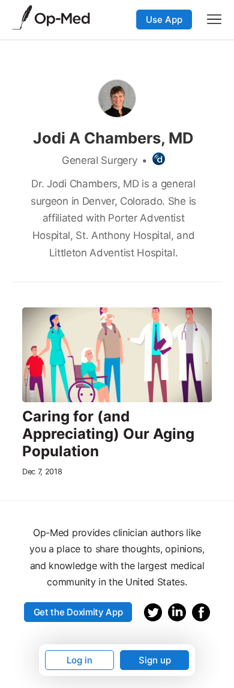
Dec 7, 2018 (42, 471)
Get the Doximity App (78, 612)
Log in (79, 660)
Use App (164, 19)
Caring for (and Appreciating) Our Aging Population (108, 434)
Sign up (155, 660)
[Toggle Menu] (214, 19)
